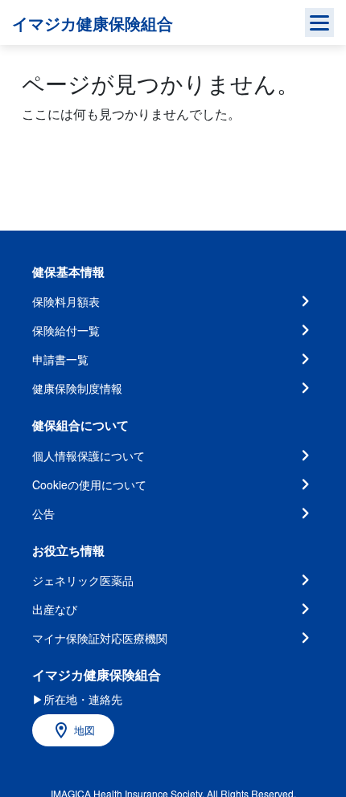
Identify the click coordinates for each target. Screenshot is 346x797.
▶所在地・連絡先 (77, 699)
